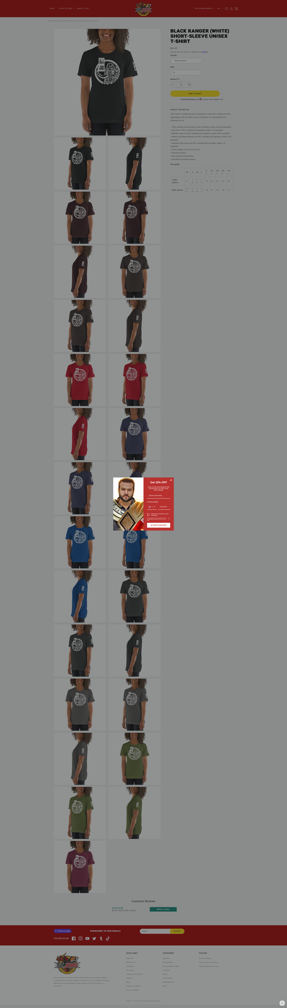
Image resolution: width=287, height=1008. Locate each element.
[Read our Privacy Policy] (168, 518)
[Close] (171, 480)
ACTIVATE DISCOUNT (159, 525)
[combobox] (152, 507)
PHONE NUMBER (152, 502)
